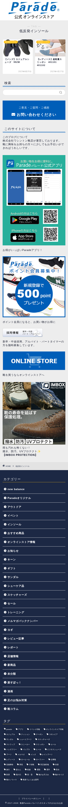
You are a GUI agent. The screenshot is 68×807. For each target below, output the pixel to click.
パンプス (26, 749)
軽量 (29, 770)
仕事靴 (53, 759)
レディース (10, 759)
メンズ (33, 754)
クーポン (39, 734)
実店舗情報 (44, 764)
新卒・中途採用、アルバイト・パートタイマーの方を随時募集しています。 (33, 343)
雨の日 (18, 775)
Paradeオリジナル (19, 497)
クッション (25, 734)
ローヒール (25, 759)
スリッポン (40, 744)
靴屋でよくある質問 (31, 780)
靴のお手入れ (44, 775)
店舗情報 (13, 656)
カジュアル (10, 734)
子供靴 (31, 764)
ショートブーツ (25, 739)
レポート (13, 647)
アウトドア (14, 506)
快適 (57, 764)
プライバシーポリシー (31, 799)
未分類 (11, 673)
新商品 (11, 664)
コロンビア (53, 734)
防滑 (8, 775)
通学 (48, 770)
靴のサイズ (59, 775)
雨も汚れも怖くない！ (17, 447)
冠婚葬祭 (9, 764)
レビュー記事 (15, 638)
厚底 (21, 764)
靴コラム (13, 708)
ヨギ (10, 629)
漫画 (10, 691)
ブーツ (9, 754)
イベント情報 (34, 729)
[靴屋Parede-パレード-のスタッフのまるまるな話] (34, 17)
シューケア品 (15, 585)
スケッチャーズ (17, 594)
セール (11, 603)
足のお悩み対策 (17, 700)
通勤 (38, 770)
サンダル (13, 577)
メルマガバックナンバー (22, 620)
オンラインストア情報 (21, 541)
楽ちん (18, 770)
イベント (13, 515)
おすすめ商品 (15, 533)
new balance (16, 489)
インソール (14, 524)
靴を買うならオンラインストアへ (23, 374)
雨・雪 (29, 775)
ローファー (40, 759)
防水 (57, 770)
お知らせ (13, 550)
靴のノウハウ (11, 780)
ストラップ (10, 744)
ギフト (11, 568)
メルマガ (21, 754)
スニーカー (25, 744)
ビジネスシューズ (54, 749)
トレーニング (15, 612)
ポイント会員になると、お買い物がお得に (29, 321)
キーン (11, 559)
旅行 (8, 770)
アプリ (20, 729)
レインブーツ (47, 754)
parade (9, 729)
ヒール (38, 749)
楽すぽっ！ (14, 682)
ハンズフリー (11, 749)
